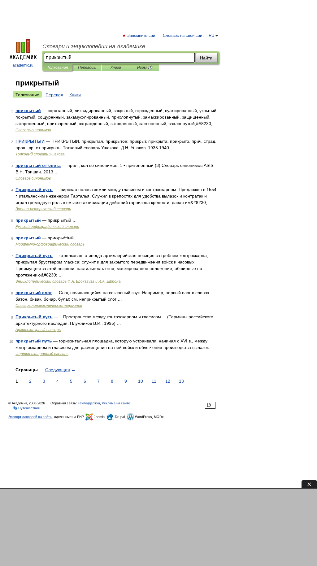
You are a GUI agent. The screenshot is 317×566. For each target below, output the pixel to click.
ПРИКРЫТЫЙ (30, 141)
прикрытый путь (33, 340)
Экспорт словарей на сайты (30, 417)
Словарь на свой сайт (183, 35)
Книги (116, 67)
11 (154, 381)
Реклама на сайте (116, 403)
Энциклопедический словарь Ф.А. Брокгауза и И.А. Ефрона (68, 281)
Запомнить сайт (142, 35)
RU (211, 35)
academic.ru (23, 65)
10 (140, 381)
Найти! (207, 57)
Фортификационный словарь (41, 354)
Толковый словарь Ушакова (40, 154)
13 (181, 381)
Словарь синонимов (33, 130)
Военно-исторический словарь (43, 209)
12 (167, 381)
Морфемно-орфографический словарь (50, 244)
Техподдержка (89, 403)
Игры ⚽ (144, 67)
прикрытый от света (38, 165)
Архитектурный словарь (38, 330)
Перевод (54, 94)
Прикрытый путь (34, 189)
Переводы (87, 67)
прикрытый (28, 110)
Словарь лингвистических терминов (48, 305)
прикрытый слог (33, 292)
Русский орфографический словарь (47, 226)
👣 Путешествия (26, 408)
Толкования (57, 67)
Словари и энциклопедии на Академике (93, 46)
